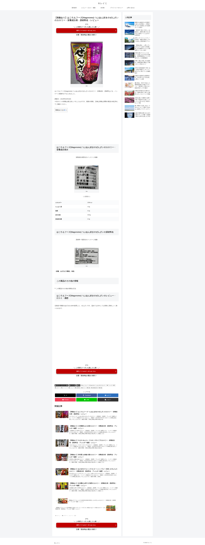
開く (65, 110)
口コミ (84, 387)
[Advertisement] (86, 126)
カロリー (58, 387)
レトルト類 (73, 385)
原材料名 (78, 387)
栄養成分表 (95, 387)
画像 (101, 387)
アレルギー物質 (111, 385)
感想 (89, 387)
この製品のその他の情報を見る (66, 288)
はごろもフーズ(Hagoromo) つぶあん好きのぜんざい (94, 385)
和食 (79, 385)
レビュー (72, 387)
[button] (108, 399)
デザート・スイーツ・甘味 (62, 385)
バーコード (65, 387)
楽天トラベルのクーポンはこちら (86, 30)
